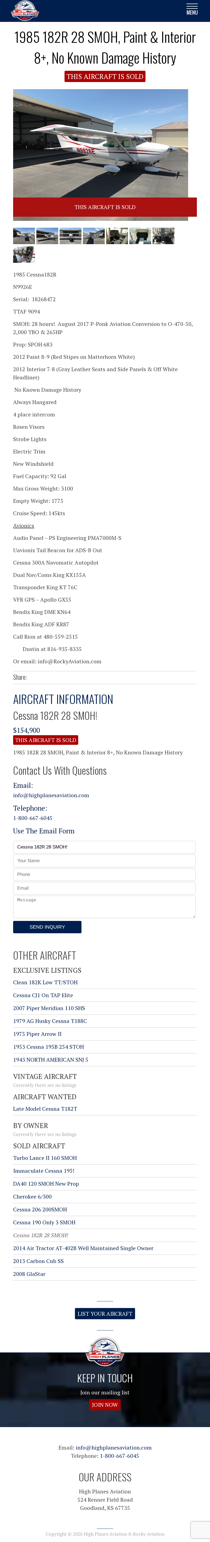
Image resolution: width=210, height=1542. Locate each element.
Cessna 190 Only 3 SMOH (44, 1222)
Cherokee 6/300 (32, 1196)
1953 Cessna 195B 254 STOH (48, 1046)
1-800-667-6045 (32, 818)
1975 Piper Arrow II (37, 1034)
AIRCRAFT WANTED (45, 1096)
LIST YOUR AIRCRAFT (105, 1313)
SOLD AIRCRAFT (39, 1145)
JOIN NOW (105, 1404)
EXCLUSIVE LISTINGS (47, 970)
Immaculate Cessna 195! (43, 1170)
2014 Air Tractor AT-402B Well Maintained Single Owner (83, 1248)
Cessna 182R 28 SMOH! (40, 1235)
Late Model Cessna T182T (45, 1108)
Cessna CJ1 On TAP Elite (43, 995)
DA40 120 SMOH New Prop (46, 1183)
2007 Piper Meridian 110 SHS (49, 1008)
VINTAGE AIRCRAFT (45, 1076)
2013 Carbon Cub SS (38, 1261)
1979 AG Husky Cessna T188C (50, 1021)
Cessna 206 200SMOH (40, 1209)
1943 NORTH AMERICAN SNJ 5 (50, 1059)
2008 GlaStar (29, 1274)
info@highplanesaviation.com (51, 795)
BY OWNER (30, 1125)
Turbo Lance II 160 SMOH (45, 1158)
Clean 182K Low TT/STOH (45, 982)
